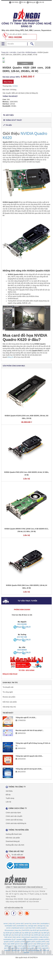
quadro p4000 (44, 939)
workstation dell (10, 926)
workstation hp (22, 926)
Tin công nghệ (8, 692)
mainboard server (18, 928)
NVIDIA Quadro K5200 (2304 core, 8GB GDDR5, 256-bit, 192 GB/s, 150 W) (26, 417)
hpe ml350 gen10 (34, 946)
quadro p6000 (22, 939)
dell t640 (8, 950)
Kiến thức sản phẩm (10, 702)
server (5, 923)
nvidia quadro (41, 928)
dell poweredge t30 (35, 950)
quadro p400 (40, 942)
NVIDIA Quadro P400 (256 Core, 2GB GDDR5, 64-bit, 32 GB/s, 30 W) (26, 473)
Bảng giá (32, 2)
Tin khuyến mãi (8, 687)
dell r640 (45, 946)
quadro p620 (16, 950)
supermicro (35, 937)
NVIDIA (15, 86)
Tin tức (23, 2)
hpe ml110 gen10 (21, 946)
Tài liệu (9, 125)
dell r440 (31, 948)
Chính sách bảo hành (13, 813)
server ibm (36, 923)
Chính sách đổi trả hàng (14, 820)
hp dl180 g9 (7, 933)
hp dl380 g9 (26, 933)
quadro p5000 (33, 939)
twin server (17, 937)
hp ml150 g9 (26, 935)
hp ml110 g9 (16, 935)
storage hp (41, 926)
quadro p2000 (9, 942)
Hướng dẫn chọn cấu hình (15, 845)
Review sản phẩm (9, 697)
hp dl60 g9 (45, 933)
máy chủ (12, 923)
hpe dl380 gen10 (14, 944)
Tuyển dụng (10, 798)
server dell (19, 923)
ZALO (27, 627)
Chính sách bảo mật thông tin (16, 823)
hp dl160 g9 (44, 930)
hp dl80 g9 (7, 935)
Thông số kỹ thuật (14, 120)
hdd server (8, 937)
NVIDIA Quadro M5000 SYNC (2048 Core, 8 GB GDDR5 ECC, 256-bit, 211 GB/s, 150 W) (26, 530)
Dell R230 (25, 930)
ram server (45, 935)
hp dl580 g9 (36, 933)
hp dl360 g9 (17, 933)
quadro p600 (30, 942)
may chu (18, 930)
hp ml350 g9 (36, 935)
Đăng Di (10, 357)
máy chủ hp (44, 937)
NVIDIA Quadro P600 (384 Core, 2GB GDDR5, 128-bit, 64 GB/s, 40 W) (26, 586)
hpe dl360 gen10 (27, 944)
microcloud (26, 937)
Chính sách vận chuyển (14, 816)
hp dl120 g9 (34, 930)
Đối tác (8, 795)
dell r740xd (15, 948)
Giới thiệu (14, 2)
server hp (28, 923)
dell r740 (7, 948)
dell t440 (45, 948)
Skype (19, 627)
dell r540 (38, 948)
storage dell (32, 926)
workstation (45, 923)
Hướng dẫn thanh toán (14, 834)
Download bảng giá (13, 841)
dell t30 (24, 950)
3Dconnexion (9, 930)
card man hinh (30, 928)
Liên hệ (41, 2)
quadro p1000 (20, 942)
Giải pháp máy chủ (9, 707)
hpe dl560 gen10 (40, 944)
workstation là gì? (9, 939)
